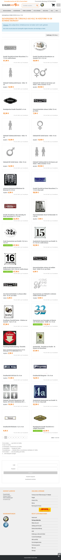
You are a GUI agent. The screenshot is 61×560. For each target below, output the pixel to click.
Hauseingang (16, 10)
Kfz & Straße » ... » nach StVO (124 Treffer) (12, 443)
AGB (33, 531)
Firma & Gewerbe (27, 10)
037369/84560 (51, 1)
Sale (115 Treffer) (7, 445)
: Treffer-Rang (52, 35)
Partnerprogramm (36, 545)
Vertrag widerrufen (36, 520)
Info (57, 10)
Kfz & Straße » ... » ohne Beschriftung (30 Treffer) (14, 451)
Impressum (34, 517)
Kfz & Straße (37, 10)
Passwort (13, 468)
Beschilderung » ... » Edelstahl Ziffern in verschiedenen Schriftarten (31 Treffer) (20, 450)
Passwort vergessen (30, 476)
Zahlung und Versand (36, 525)
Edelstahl (45, 10)
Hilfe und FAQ (35, 539)
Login (14, 465)
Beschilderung (7, 10)
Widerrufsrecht (35, 523)
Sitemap (33, 550)
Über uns (34, 548)
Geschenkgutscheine (36, 542)
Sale (52, 10)
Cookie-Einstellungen (36, 536)
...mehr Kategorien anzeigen (9, 453)
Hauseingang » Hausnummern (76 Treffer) (12, 446)
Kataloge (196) (19, 15)
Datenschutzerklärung (37, 528)
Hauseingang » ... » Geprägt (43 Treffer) (12, 448)
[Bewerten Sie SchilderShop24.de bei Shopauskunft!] (6, 524)
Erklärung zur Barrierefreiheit (38, 534)
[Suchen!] (37, 5)
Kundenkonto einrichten (30, 479)
